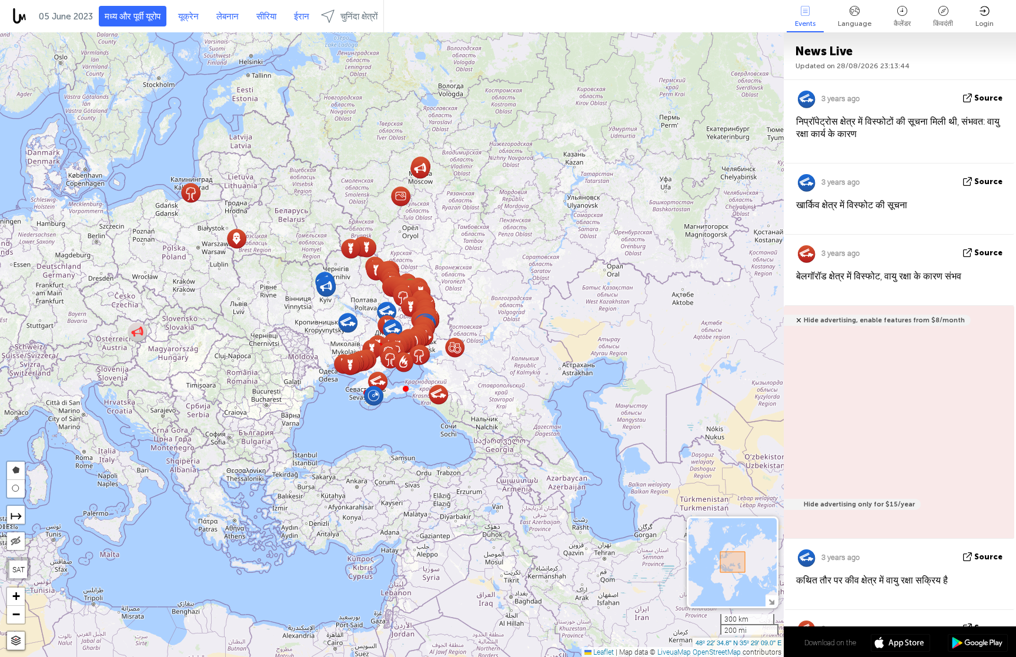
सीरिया (266, 16)
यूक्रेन (188, 16)
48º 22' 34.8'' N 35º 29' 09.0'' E (738, 642)
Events (805, 23)
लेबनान (227, 16)
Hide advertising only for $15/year (859, 504)
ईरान (301, 16)
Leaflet (602, 651)
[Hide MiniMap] (771, 600)
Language (854, 23)
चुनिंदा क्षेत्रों (358, 16)
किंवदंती (943, 23)
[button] (406, 389)
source (988, 98)
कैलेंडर (902, 23)
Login (984, 23)
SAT (18, 569)
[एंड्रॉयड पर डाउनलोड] (977, 644)
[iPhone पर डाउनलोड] (900, 644)
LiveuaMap (674, 651)
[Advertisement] (896, 428)
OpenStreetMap (717, 651)
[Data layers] (16, 641)
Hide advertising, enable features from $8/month (884, 320)
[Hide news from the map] (16, 541)
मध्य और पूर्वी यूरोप (133, 16)
